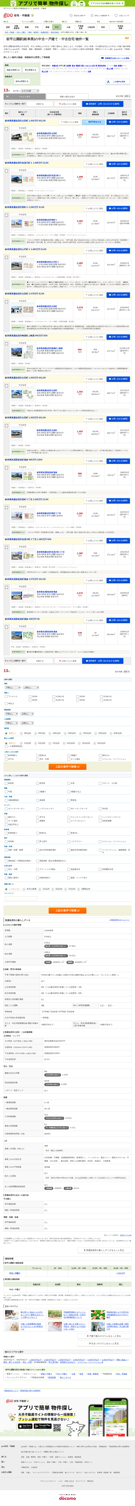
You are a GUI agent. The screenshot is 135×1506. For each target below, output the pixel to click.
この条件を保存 (119, 82)
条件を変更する (22, 81)
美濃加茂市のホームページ (119, 920)
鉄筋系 (11, 783)
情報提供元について (11, 1391)
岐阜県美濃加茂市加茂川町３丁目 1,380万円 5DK (28, 539)
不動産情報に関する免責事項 (30, 1391)
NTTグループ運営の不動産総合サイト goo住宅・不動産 (25, 8)
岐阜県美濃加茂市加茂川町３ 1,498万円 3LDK (27, 163)
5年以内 (41, 733)
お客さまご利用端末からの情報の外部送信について (56, 1446)
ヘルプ (60, 1481)
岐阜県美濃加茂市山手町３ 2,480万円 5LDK (26, 249)
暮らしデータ (65, 1377)
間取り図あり (121, 1360)
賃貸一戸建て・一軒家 (45, 1457)
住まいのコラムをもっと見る (105, 1343)
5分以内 (41, 743)
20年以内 (87, 733)
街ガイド (79, 1472)
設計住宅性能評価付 (48, 850)
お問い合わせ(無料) (120, 122)
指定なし (13, 733)
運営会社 (90, 1481)
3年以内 (27, 733)
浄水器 (105, 808)
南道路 (42, 800)
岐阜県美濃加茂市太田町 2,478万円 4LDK (24, 294)
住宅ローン (88, 1462)
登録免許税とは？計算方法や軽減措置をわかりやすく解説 (118, 1314)
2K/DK (82, 696)
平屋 (10, 792)
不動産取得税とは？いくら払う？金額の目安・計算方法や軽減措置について (75, 1314)
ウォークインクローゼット (82, 817)
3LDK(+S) (60, 700)
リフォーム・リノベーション (114, 759)
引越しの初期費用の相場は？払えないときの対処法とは (32, 1326)
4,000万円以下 (93, 1360)
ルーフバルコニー (78, 821)
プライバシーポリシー (48, 1481)
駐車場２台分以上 (67, 1362)
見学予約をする (94, 122)
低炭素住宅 (75, 869)
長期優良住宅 (107, 869)
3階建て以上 (76, 792)
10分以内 (71, 743)
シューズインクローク (111, 817)
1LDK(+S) (60, 696)
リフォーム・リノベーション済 (90, 1362)
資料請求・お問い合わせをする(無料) (104, 104)
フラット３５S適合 (48, 869)
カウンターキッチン (16, 808)
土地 (73, 1374)
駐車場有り (12, 755)
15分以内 (86, 743)
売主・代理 (44, 759)
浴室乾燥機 (106, 821)
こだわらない (15, 889)
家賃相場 (52, 1377)
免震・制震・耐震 (15, 850)
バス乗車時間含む (15, 746)
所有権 (11, 841)
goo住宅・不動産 (8, 1446)
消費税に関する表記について (54, 1452)
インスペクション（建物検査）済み (116, 851)
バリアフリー (76, 841)
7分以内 (55, 743)
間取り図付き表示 (67, 97)
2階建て (74, 755)
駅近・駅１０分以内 (12, 1362)
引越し (28, 1472)
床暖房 (42, 821)
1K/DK (34, 696)
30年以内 (118, 733)
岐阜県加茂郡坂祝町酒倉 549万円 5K (22, 619)
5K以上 (11, 703)
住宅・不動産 (121, 1374)
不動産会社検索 (57, 1472)
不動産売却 (25, 1467)
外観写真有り (45, 878)
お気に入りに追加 (69, 104)
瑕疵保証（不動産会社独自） (20, 861)
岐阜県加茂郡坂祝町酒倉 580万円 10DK (24, 460)
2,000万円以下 (64, 1360)
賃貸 (81, 1374)
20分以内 (101, 743)
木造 (72, 783)
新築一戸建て (46, 1374)
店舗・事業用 (92, 1374)
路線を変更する (13, 70)
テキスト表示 (24, 97)
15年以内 (72, 733)
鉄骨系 (42, 783)
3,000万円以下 (79, 1360)
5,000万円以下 (108, 1360)
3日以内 (58, 889)
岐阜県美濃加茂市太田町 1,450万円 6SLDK (25, 121)
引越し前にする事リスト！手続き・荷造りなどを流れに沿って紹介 (75, 1326)
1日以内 (45, 889)
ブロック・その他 (109, 783)
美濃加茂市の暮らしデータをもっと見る (105, 1250)
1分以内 (27, 743)
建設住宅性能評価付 (79, 850)
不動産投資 (79, 1462)
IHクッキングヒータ (79, 808)
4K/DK (82, 700)
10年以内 (56, 733)
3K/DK (34, 700)
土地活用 (34, 1467)
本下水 (11, 759)
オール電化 (75, 759)
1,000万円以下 (35, 1360)
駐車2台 (43, 755)
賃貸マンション (60, 1457)
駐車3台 (74, 833)
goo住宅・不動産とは (29, 1446)
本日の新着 (32, 889)
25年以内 (102, 733)
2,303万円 (121, 1273)
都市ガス (106, 755)
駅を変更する (30, 70)
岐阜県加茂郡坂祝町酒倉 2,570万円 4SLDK (25, 579)
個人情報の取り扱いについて (31, 1452)
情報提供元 (103, 1446)
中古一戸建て (61, 1374)
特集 (22, 1472)
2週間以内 (85, 889)
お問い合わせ (69, 1481)
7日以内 (71, 889)
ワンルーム (12, 696)
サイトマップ (80, 1481)
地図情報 (116, 1472)
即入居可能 (53, 1362)
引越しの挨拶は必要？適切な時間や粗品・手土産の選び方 (118, 1326)
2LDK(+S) (107, 696)
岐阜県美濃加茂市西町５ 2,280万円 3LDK (24, 207)
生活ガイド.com (125, 1235)
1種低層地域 (13, 800)
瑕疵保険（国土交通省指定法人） (53, 861)
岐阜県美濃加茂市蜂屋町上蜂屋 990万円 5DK (26, 335)
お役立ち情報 (6, 1472)
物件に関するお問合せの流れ (87, 1446)
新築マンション (26, 1462)
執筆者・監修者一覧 (104, 1472)
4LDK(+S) (107, 700)
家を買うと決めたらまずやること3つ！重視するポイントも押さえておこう (32, 1314)
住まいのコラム (89, 1472)
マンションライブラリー (41, 1472)
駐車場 (70, 1457)
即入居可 (43, 841)
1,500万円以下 (50, 1360)
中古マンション (39, 1462)
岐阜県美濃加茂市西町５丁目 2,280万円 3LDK (27, 499)
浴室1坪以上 (13, 824)
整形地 (73, 800)
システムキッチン (47, 808)
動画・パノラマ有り (79, 878)
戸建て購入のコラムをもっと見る (105, 1336)
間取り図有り (13, 878)
